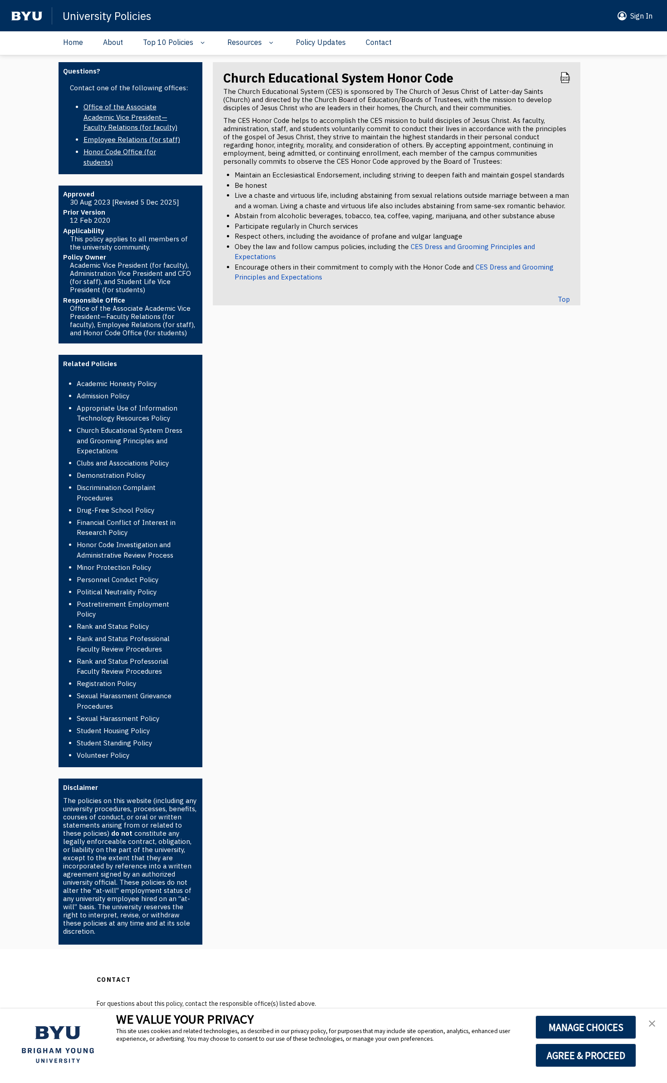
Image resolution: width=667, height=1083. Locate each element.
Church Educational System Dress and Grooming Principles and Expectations (129, 440)
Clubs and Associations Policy (123, 463)
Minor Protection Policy (114, 567)
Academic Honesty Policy (117, 383)
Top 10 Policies (168, 42)
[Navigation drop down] (200, 43)
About (113, 42)
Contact (379, 42)
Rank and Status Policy (113, 626)
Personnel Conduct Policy (117, 579)
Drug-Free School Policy (115, 510)
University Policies (107, 16)
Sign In (641, 15)
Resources (244, 42)
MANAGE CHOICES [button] (586, 1027)
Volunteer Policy (103, 755)
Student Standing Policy (114, 743)
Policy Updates (321, 42)
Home (73, 42)
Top (564, 299)
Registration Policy (106, 683)
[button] (633, 16)
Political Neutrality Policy (117, 592)
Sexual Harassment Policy (118, 718)
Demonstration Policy (111, 475)
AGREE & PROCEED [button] (586, 1055)
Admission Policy (103, 396)
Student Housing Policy (113, 730)
